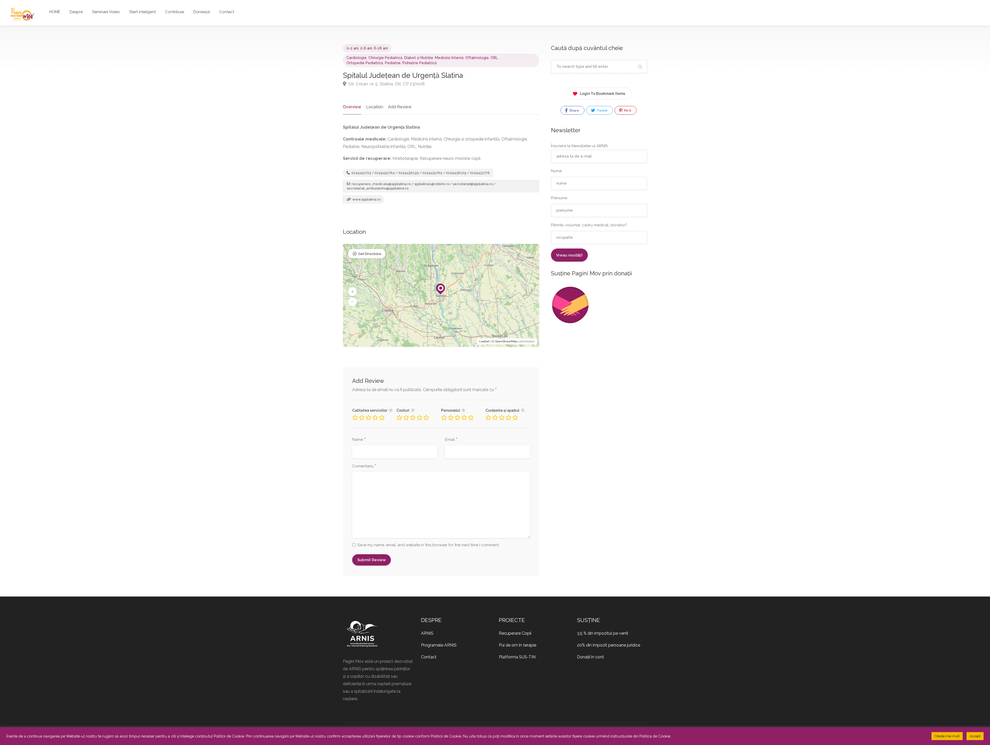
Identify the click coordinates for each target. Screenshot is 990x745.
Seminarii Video (106, 12)
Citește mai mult (947, 736)
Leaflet (484, 341)
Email (451, 440)
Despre (76, 12)
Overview (352, 106)
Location (374, 106)
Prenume (559, 198)
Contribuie (174, 12)
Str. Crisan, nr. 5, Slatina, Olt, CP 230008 (386, 83)
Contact (226, 12)
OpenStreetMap (506, 341)
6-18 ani (381, 48)
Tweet (601, 110)
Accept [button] (975, 736)
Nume (556, 171)
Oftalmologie (477, 58)
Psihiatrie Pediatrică (419, 63)
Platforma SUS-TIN (517, 657)
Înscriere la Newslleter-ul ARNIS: (579, 146)
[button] (352, 291)
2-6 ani (366, 48)
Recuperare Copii (515, 633)
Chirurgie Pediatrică (385, 58)
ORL (494, 58)
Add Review (399, 106)
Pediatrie (393, 63)
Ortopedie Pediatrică (364, 63)
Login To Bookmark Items (602, 94)
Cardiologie (356, 58)
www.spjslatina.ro (366, 199)
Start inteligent (142, 12)
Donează (201, 12)
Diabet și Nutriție (418, 58)
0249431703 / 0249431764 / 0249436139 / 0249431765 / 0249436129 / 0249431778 (420, 173)
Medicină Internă (449, 58)
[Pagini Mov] (22, 14)
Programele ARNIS (439, 645)
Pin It (627, 110)
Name (359, 440)
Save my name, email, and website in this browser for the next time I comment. (428, 545)
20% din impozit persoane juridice (608, 645)
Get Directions (369, 254)
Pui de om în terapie (517, 645)
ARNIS (427, 633)
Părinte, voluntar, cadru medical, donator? (589, 225)
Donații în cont (590, 657)
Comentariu (364, 466)
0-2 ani (352, 48)
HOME (54, 12)
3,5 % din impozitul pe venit (602, 633)
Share (573, 110)
